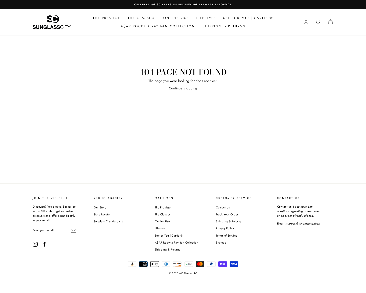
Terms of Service (226, 235)
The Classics (142, 18)
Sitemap (221, 242)
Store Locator (102, 214)
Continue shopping (183, 88)
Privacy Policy (225, 228)
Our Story (100, 207)
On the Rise (176, 18)
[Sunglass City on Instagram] (35, 244)
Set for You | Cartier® (248, 18)
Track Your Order (227, 214)
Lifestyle (206, 18)
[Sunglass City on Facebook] (44, 244)
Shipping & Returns (224, 26)
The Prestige (106, 18)
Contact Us (223, 207)
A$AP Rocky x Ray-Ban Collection (158, 26)
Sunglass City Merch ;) (108, 221)
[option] (183, 4)
